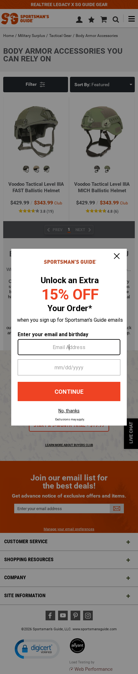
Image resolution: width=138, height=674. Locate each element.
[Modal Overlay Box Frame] (69, 337)
